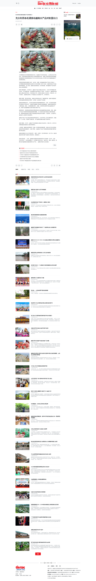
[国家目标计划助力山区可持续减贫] (22, 193)
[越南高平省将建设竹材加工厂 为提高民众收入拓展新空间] (22, 231)
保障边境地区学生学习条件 (37, 529)
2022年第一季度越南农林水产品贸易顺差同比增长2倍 (30, 160)
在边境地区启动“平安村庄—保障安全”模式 (40, 202)
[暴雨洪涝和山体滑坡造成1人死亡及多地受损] (22, 256)
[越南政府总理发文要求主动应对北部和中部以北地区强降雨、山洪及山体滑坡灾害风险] (22, 357)
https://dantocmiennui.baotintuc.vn (70, 574)
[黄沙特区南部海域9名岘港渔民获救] (22, 218)
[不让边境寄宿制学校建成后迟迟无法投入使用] (22, 458)
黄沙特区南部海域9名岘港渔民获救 (39, 214)
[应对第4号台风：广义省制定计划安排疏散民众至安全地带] (22, 269)
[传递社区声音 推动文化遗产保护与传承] (22, 332)
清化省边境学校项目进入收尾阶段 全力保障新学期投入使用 (44, 441)
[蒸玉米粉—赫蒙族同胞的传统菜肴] (78, 16)
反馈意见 (52, 566)
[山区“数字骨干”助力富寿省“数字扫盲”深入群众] (22, 382)
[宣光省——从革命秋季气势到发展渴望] (22, 294)
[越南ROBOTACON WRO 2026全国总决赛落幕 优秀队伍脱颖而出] (22, 244)
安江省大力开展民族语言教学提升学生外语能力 (41, 315)
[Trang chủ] (35, 8)
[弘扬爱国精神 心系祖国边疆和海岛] (22, 483)
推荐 (17, 174)
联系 (57, 566)
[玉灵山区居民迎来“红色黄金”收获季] (22, 433)
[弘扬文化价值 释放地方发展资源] (22, 495)
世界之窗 (46, 8)
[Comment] (59, 25)
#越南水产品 (23, 169)
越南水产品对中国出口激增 (25, 158)
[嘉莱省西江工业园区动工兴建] (22, 281)
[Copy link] (57, 25)
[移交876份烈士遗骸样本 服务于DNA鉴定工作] (22, 395)
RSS (60, 566)
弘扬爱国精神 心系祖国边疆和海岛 (38, 479)
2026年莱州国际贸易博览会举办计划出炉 (40, 466)
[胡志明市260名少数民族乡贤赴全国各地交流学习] (22, 307)
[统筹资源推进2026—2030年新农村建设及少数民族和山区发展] (22, 508)
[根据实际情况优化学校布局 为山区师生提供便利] (22, 181)
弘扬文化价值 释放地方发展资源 (38, 492)
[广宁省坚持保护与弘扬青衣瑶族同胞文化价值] (22, 521)
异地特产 (60, 8)
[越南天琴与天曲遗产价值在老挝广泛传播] (22, 344)
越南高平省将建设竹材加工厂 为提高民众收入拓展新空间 (43, 227)
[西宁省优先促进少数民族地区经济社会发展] (22, 546)
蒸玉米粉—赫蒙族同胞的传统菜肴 (69, 15)
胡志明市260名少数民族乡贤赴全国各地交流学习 (42, 303)
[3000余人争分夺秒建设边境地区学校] (22, 370)
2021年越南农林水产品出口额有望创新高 (28, 150)
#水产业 (37, 169)
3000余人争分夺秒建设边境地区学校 (39, 366)
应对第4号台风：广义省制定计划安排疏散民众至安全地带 (44, 265)
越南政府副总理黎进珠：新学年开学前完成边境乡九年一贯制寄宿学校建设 (45, 417)
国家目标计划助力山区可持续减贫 (38, 189)
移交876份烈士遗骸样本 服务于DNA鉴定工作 (41, 391)
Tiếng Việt (74, 3)
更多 (38, 553)
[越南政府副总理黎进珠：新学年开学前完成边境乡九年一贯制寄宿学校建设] (22, 420)
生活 (54, 8)
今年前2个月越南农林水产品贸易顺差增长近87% (29, 154)
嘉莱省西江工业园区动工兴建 (37, 277)
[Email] (52, 25)
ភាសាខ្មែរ (79, 3)
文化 (52, 8)
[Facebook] (19, 25)
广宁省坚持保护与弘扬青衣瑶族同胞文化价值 (41, 517)
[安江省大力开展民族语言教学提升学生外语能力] (22, 319)
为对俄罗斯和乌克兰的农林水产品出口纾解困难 (29, 156)
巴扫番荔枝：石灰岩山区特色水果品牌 (39, 403)
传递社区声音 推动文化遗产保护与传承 (39, 328)
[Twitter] (22, 25)
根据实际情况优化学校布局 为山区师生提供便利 (41, 177)
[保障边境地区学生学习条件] (22, 533)
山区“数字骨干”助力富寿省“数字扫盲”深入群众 (41, 378)
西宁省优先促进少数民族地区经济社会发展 (40, 542)
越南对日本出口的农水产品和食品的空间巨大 (29, 152)
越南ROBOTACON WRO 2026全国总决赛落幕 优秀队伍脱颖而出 (45, 240)
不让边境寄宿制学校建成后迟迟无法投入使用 (41, 454)
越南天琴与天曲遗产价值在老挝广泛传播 (40, 340)
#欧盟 (29, 169)
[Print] (54, 25)
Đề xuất (66, 12)
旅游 (57, 8)
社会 (49, 8)
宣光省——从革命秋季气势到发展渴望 (39, 290)
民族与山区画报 (48, 3)
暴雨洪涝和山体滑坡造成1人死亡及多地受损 (41, 252)
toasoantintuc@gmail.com (56, 574)
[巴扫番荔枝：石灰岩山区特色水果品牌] (22, 407)
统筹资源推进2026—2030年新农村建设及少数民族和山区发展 (44, 504)
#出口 (33, 169)
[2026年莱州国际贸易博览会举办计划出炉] (22, 470)
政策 (43, 8)
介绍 (48, 566)
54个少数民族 (38, 8)
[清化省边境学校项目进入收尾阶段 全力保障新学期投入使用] (22, 445)
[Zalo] (17, 25)
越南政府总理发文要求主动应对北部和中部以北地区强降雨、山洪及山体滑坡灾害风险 (45, 354)
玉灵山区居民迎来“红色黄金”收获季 (39, 429)
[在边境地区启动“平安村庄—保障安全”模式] (22, 206)
